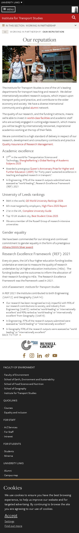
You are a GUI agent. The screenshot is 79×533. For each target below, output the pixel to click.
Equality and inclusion (15, 412)
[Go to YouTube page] (55, 355)
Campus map (11, 475)
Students (9, 451)
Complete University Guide (37, 211)
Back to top (10, 335)
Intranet (8, 436)
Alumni (8, 471)
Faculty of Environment (16, 375)
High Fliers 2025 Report (54, 206)
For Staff (8, 432)
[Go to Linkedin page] (39, 355)
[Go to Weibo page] (47, 355)
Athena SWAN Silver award (17, 247)
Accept (11, 515)
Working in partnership (25, 31)
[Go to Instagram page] (32, 355)
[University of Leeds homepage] (75, 9)
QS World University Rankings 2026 (44, 201)
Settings (9, 521)
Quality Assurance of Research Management (27, 144)
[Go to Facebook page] (24, 355)
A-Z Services (10, 427)
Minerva (8, 456)
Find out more (13, 526)
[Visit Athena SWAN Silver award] (30, 346)
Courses (8, 408)
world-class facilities (38, 118)
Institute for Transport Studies (22, 18)
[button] (74, 18)
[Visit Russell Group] (49, 346)
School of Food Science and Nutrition (24, 384)
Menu (10, 9)
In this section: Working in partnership (31, 25)
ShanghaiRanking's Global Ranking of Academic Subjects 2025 (37, 161)
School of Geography (15, 388)
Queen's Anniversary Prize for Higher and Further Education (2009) (40, 170)
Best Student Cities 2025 (45, 216)
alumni (34, 108)
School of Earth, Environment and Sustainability (29, 379)
